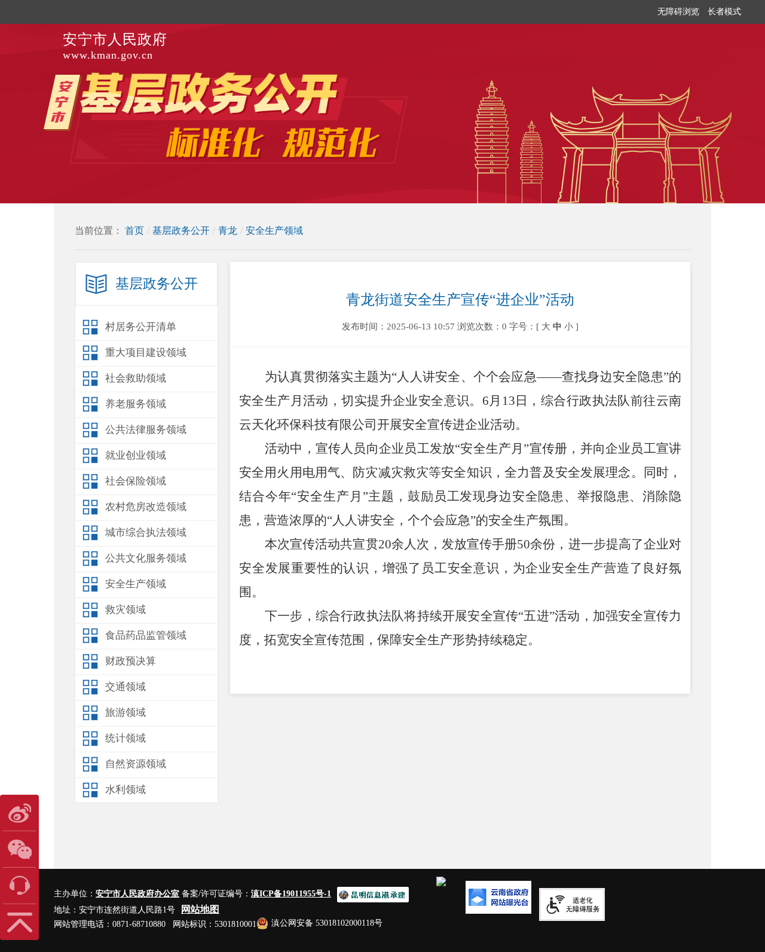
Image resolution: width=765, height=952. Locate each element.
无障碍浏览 (678, 11)
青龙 (227, 230)
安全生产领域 (274, 230)
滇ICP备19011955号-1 (291, 893)
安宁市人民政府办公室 (137, 893)
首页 (134, 230)
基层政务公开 (181, 230)
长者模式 (724, 11)
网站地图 (200, 909)
